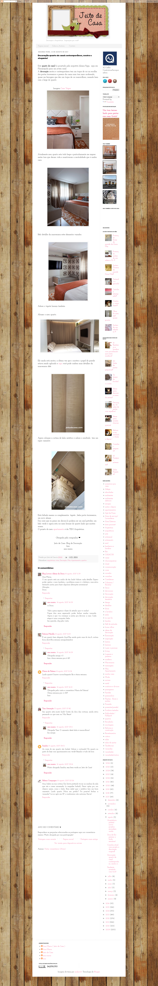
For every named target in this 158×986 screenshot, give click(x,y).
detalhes (108, 605)
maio (110, 884)
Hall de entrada (111, 624)
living (107, 651)
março (110, 891)
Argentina (109, 528)
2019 (108, 789)
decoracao (109, 591)
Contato (72, 46)
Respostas (48, 598)
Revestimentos (110, 733)
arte (106, 534)
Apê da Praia (110, 513)
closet (107, 564)
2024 (108, 771)
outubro (111, 810)
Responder (46, 593)
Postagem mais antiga (89, 839)
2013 (108, 915)
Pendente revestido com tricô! (111, 869)
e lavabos (108, 612)
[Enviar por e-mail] (70, 557)
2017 (108, 797)
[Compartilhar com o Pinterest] (77, 557)
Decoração (63, 560)
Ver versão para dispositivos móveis (68, 843)
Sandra (45, 746)
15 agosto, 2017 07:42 (62, 709)
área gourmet (110, 525)
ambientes (109, 495)
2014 (108, 911)
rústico (107, 736)
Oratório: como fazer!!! (116, 303)
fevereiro (111, 895)
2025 (108, 767)
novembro (112, 804)
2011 (108, 922)
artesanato (109, 540)
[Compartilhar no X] (73, 557)
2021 (108, 782)
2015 (108, 907)
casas (107, 558)
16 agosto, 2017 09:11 (65, 727)
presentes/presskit (111, 707)
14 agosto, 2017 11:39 (72, 574)
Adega (107, 489)
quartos (83, 560)
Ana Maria (47, 949)
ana (44, 959)
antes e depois (110, 507)
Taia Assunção (48, 709)
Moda (107, 677)
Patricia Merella (48, 634)
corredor (108, 573)
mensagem (109, 666)
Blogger (97, 972)
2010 (108, 926)
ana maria (51, 602)
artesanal (108, 537)
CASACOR (109, 555)
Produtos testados (111, 710)
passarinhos (109, 696)
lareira (107, 642)
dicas (107, 609)
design (107, 602)
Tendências (109, 746)
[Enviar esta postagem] (65, 557)
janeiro (111, 899)
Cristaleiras (109, 579)
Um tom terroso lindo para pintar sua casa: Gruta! (110, 113)
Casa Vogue (66, 88)
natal (107, 683)
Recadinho (109, 722)
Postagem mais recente (47, 839)
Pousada (108, 704)
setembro (111, 813)
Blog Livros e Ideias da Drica (53, 574)
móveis (107, 680)
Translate (110, 102)
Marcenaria (109, 663)
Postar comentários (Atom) (55, 849)
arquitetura (51, 560)
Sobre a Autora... (58, 46)
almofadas (109, 492)
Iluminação (109, 636)
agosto (110, 817)
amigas (108, 504)
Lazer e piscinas (111, 648)
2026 (108, 763)
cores (57, 560)
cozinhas (108, 576)
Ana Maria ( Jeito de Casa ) (54, 946)
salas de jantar (110, 743)
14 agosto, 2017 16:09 (65, 602)
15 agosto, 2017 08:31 (56, 746)
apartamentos (110, 510)
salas (107, 740)
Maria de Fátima (49, 671)
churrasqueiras (110, 561)
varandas (108, 749)
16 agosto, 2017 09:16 (65, 764)
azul (106, 543)
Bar (106, 552)
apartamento (59, 529)
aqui (60, 364)
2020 (108, 786)
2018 (108, 793)
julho (110, 876)
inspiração (109, 639)
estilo (107, 615)
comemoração (110, 567)
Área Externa (110, 521)
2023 (108, 774)
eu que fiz (109, 618)
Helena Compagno (49, 781)
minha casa (109, 674)
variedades (109, 752)
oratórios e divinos (112, 686)
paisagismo (109, 690)
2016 (108, 903)
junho (110, 880)
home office (109, 627)
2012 (108, 918)
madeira (108, 659)
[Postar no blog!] (72, 557)
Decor (107, 588)
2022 (108, 778)
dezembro (112, 800)
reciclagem (109, 725)
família (108, 621)
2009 (108, 930)
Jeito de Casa (48, 952)
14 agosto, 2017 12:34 (64, 671)
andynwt (78, 972)
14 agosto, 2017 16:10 (64, 687)
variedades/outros (112, 755)
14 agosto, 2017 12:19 (63, 634)
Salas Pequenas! (115, 472)
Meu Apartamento (74, 560)
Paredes (108, 693)
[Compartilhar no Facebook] (75, 557)
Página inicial (43, 46)
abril (110, 888)
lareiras (108, 645)
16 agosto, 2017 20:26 (65, 781)
